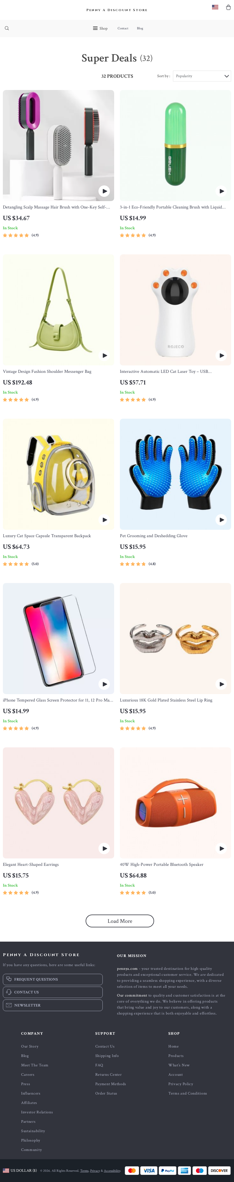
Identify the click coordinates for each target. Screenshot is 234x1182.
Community (31, 1149)
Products (176, 1055)
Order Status (106, 1093)
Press (25, 1084)
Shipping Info (107, 1055)
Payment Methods (110, 1084)
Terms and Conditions (187, 1093)
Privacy (95, 1171)
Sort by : (163, 76)
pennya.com (127, 968)
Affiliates (29, 1102)
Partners (28, 1121)
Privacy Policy (180, 1084)
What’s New (179, 1065)
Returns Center (108, 1074)
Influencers (31, 1093)
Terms (84, 1171)
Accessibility (112, 1171)
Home (173, 1046)
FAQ (99, 1065)
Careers (28, 1074)
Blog (140, 28)
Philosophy (30, 1140)
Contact (123, 28)
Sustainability (33, 1131)
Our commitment (132, 995)
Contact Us (105, 1046)
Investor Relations (37, 1112)
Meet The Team (35, 1065)
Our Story (29, 1046)
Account (175, 1074)
